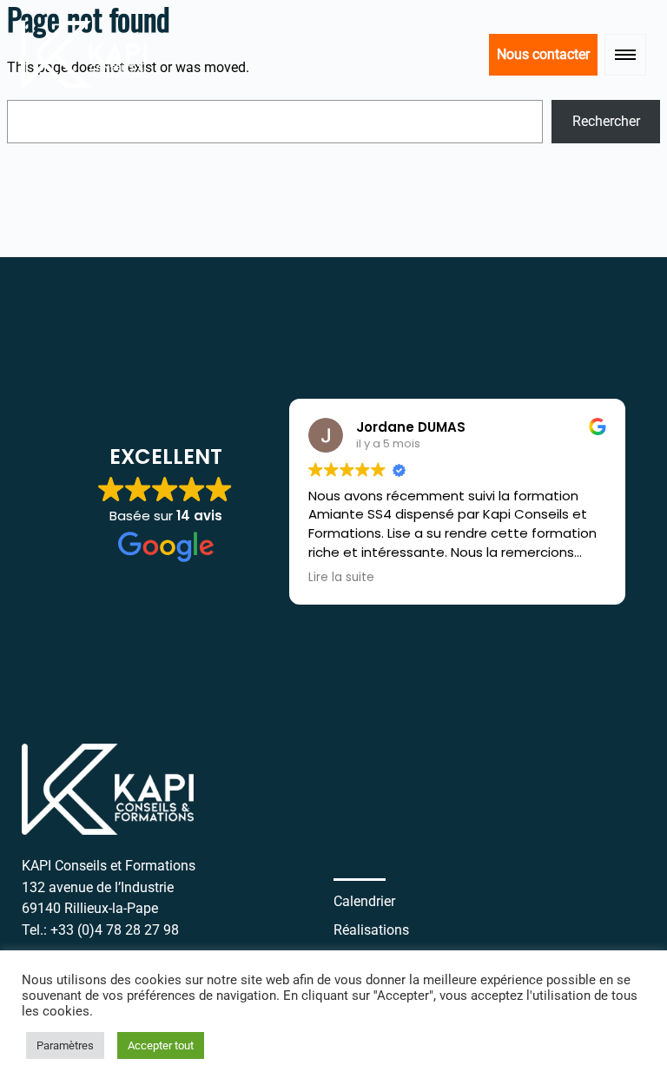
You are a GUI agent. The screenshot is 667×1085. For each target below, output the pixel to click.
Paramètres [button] (65, 1045)
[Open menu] (625, 55)
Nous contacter (543, 54)
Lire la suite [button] (341, 578)
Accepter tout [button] (161, 1045)
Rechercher (606, 121)
